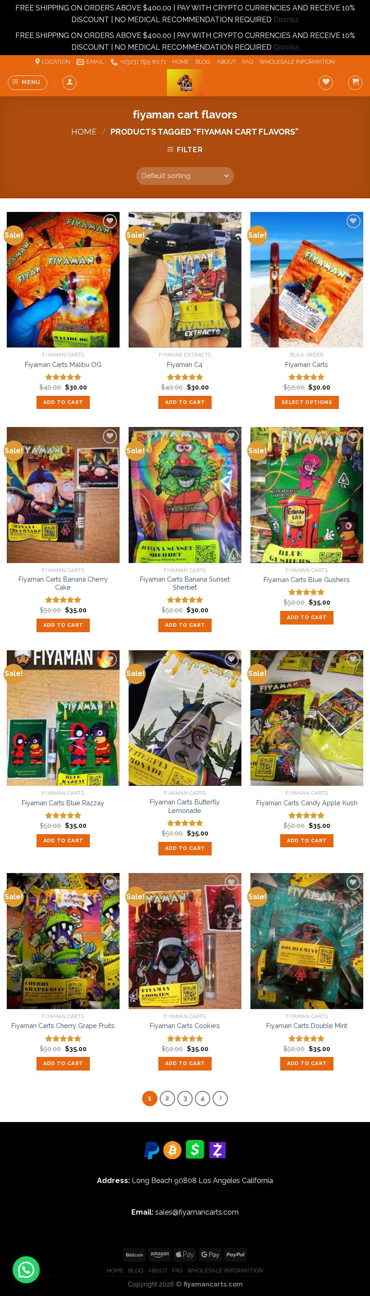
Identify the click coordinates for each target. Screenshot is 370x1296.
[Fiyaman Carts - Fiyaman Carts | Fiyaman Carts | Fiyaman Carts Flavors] (185, 82)
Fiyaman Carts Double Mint (306, 1025)
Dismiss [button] (286, 19)
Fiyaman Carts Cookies (185, 1025)
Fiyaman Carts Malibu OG (63, 364)
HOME (180, 61)
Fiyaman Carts (306, 364)
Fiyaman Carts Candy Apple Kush (306, 803)
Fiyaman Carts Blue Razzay (63, 803)
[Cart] (355, 82)
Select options (307, 402)
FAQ (247, 61)
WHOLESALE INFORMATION (297, 61)
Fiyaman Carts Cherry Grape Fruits (63, 1025)
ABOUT (226, 61)
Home (84, 131)
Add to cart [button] (63, 402)
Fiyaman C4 (185, 364)
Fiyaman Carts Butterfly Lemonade (185, 806)
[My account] (69, 82)
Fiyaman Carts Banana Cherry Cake (63, 583)
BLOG (202, 61)
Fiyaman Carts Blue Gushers (307, 579)
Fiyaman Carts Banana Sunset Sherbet (185, 583)
